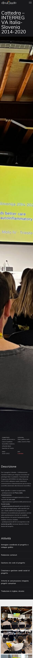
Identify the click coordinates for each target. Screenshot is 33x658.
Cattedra (20, 453)
